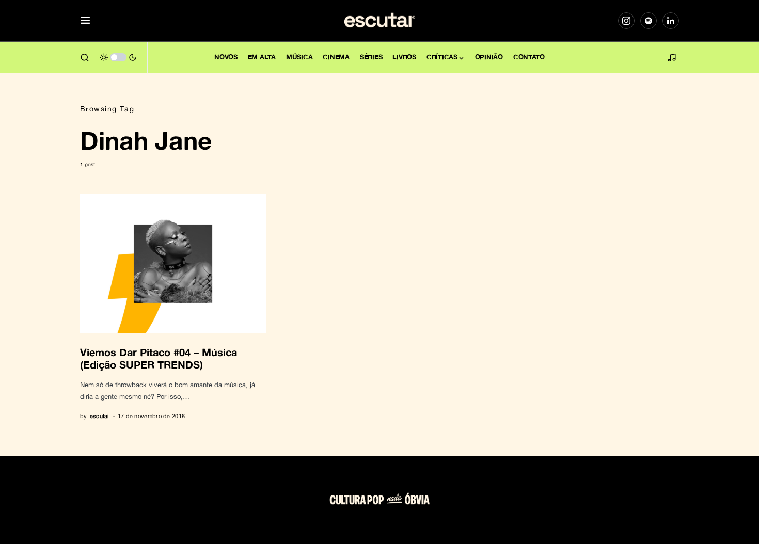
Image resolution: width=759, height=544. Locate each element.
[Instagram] (626, 20)
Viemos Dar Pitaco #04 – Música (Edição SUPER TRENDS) (158, 358)
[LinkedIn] (670, 20)
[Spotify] (648, 20)
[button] (85, 20)
